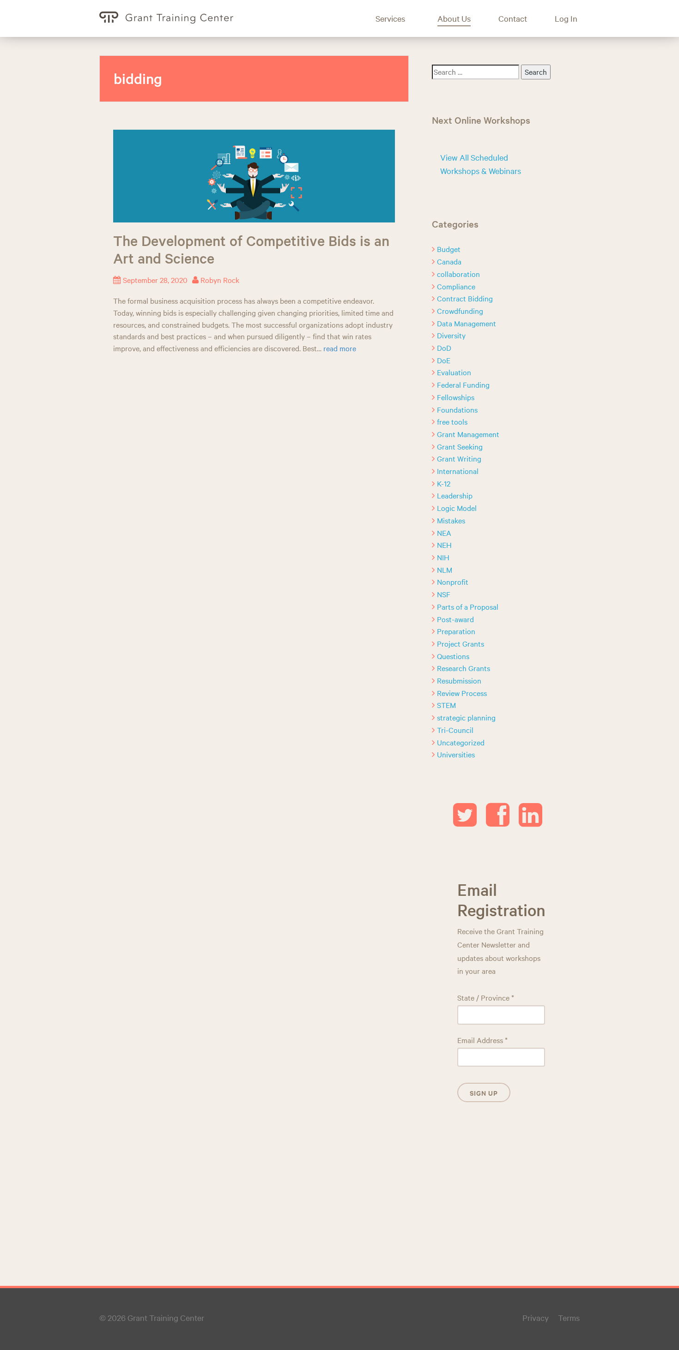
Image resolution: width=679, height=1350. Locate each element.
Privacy (535, 1317)
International (458, 471)
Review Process (462, 693)
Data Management (466, 323)
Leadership (455, 495)
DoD (444, 347)
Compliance (456, 286)
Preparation (456, 631)
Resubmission (459, 680)
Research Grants (463, 668)
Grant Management (468, 434)
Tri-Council (455, 730)
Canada (449, 261)
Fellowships (455, 397)
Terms (569, 1317)
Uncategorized (461, 742)
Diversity (451, 335)
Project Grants (460, 643)
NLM (444, 569)
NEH (444, 545)
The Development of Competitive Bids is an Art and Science (251, 249)
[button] (397, 18)
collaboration (458, 274)
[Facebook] (497, 821)
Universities (456, 754)
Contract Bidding (465, 298)
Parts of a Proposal (467, 606)
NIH (443, 557)
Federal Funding (463, 384)
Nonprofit (452, 581)
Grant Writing (459, 458)
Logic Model (457, 508)
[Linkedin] (530, 821)
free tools (452, 421)
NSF (443, 594)
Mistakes (451, 520)
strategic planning (466, 717)
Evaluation (454, 372)
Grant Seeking (460, 446)
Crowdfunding (460, 311)
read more (339, 348)
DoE (443, 360)
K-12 (443, 483)
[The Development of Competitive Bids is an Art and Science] (254, 174)
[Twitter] (465, 821)
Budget (449, 249)
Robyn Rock (219, 280)
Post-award (455, 619)
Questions (453, 656)
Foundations (457, 409)
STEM (446, 705)
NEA (444, 533)
